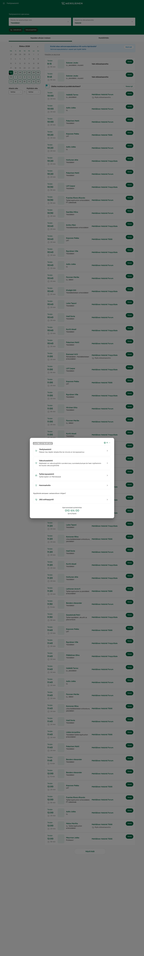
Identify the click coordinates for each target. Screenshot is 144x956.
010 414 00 (72, 510)
